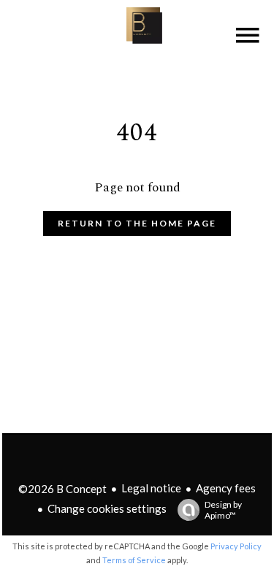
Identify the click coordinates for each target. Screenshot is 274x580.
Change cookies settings (107, 508)
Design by (223, 510)
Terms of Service (134, 560)
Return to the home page (137, 223)
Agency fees (226, 488)
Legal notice (151, 488)
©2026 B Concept (62, 488)
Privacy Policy (236, 546)
